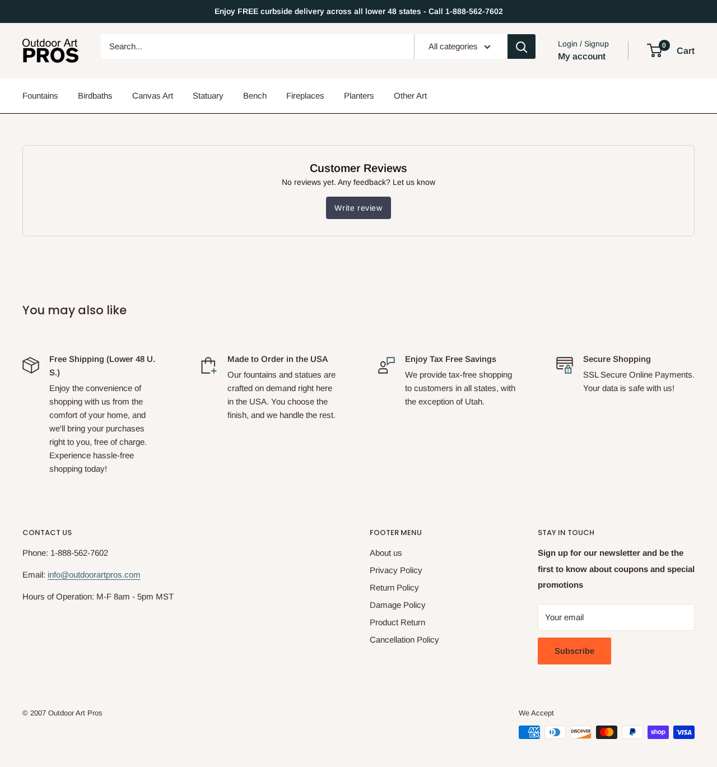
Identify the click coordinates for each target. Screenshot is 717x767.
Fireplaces (305, 95)
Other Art (410, 95)
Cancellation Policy (404, 639)
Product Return (397, 622)
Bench (255, 95)
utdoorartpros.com (107, 574)
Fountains (40, 95)
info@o (60, 574)
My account (582, 56)
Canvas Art (152, 95)
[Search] (522, 46)
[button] (654, 50)
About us (386, 552)
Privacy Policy (396, 570)
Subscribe (574, 651)
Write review (358, 207)
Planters (359, 95)
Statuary (208, 95)
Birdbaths (95, 95)
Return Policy (394, 587)
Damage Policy (398, 605)
